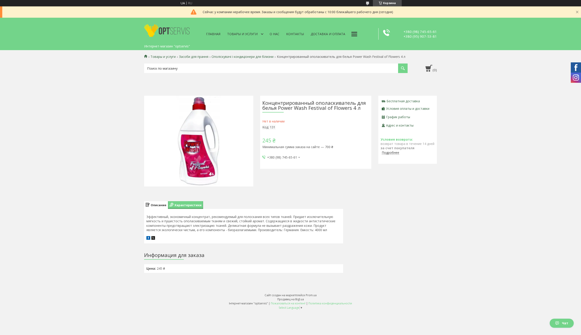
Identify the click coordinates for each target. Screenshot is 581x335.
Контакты (295, 34)
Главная (213, 34)
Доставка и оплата (328, 34)
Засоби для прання (193, 57)
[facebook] (148, 238)
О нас (274, 34)
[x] (153, 238)
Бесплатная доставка (403, 101)
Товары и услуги (242, 34)
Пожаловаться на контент (288, 303)
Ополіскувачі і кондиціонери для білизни (242, 57)
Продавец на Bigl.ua (290, 299)
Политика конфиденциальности (330, 303)
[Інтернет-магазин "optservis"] (167, 30)
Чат (565, 323)
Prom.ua (311, 295)
